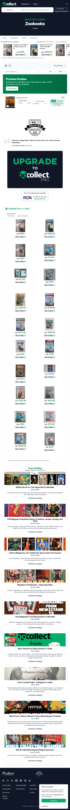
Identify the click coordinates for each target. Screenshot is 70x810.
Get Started (12, 88)
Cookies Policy (57, 794)
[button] (5, 65)
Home (5, 38)
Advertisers (6, 792)
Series (24, 38)
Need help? (33, 789)
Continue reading (35, 498)
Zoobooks (34, 38)
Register (60, 101)
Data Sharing (20, 789)
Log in (53, 101)
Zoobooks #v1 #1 (21, 98)
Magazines (14, 38)
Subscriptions (6, 789)
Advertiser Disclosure (62, 11)
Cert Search (60, 8)
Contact (32, 792)
